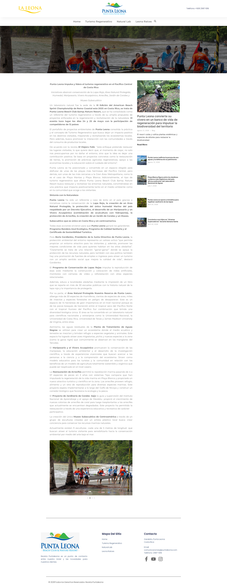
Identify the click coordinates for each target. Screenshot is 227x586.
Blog (153, 130)
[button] (52, 468)
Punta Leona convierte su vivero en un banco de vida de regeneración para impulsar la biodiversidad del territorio (157, 121)
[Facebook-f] (146, 559)
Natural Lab (124, 21)
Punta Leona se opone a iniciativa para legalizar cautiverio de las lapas (163, 201)
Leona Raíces (144, 21)
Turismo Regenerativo (98, 21)
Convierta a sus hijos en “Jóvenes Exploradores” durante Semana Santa (163, 220)
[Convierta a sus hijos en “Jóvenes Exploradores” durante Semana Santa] (142, 226)
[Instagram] (160, 559)
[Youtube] (153, 559)
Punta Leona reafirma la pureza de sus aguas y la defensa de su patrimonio (163, 158)
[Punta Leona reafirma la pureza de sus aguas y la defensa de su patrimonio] (142, 164)
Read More (142, 144)
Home (77, 21)
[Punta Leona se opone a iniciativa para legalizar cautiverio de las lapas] (142, 206)
